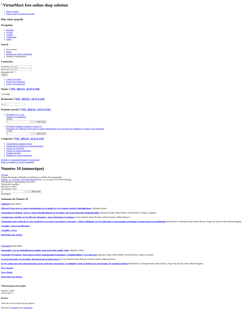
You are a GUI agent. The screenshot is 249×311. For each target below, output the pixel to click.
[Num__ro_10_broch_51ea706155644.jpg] (19, 179)
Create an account (13, 79)
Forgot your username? (15, 82)
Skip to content (12, 11)
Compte (9, 35)
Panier (8, 39)
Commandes (11, 37)
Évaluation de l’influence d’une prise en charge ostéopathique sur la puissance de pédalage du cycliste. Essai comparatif (55, 129)
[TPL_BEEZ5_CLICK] (24, 89)
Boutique (10, 30)
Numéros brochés (13, 153)
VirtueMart (27, 308)
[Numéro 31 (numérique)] (15, 114)
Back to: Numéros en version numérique (17, 162)
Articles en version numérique (18, 151)
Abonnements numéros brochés (19, 144)
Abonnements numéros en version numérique (24, 146)
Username (5, 66)
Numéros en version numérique (19, 155)
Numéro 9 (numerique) (30, 160)
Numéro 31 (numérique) (16, 117)
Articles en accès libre (15, 148)
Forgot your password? (15, 84)
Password (5, 69)
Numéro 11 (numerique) (11, 160)
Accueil (9, 32)
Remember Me (7, 72)
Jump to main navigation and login (20, 14)
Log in (4, 75)
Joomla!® (15, 308)
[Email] (4, 175)
